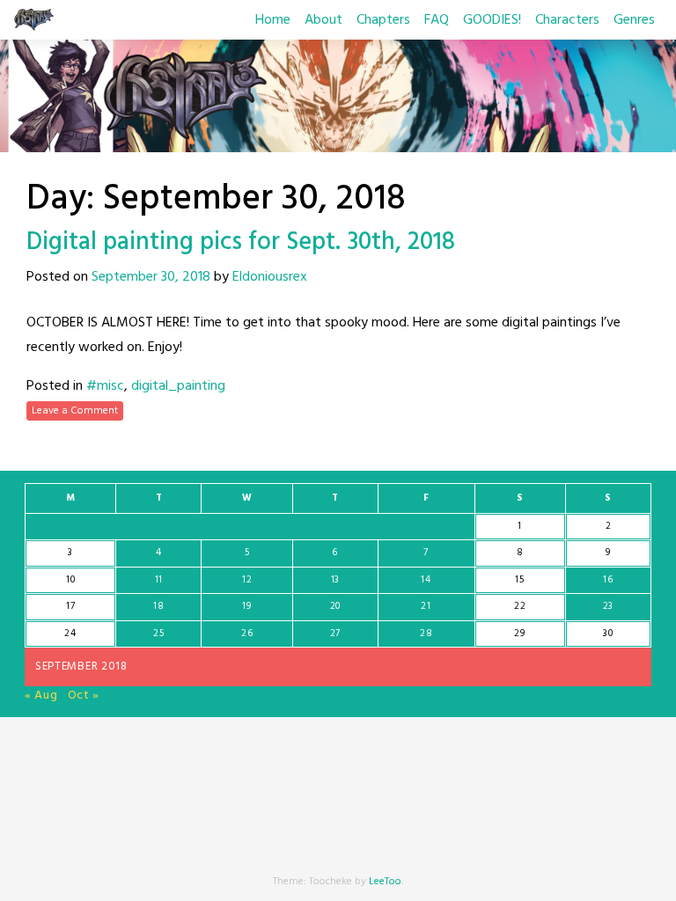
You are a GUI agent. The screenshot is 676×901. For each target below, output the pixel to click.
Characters (567, 20)
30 (608, 633)
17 (70, 606)
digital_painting (178, 386)
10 (70, 580)
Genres (634, 20)
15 (519, 580)
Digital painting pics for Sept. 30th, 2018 (240, 242)
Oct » (84, 695)
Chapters (383, 20)
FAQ (436, 20)
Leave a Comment (75, 411)
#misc (105, 386)
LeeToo (385, 881)
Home (272, 20)
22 (519, 606)
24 (70, 633)
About (323, 20)
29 (519, 633)
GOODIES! (492, 20)
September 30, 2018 (151, 277)
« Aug (41, 695)
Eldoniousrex (269, 277)
